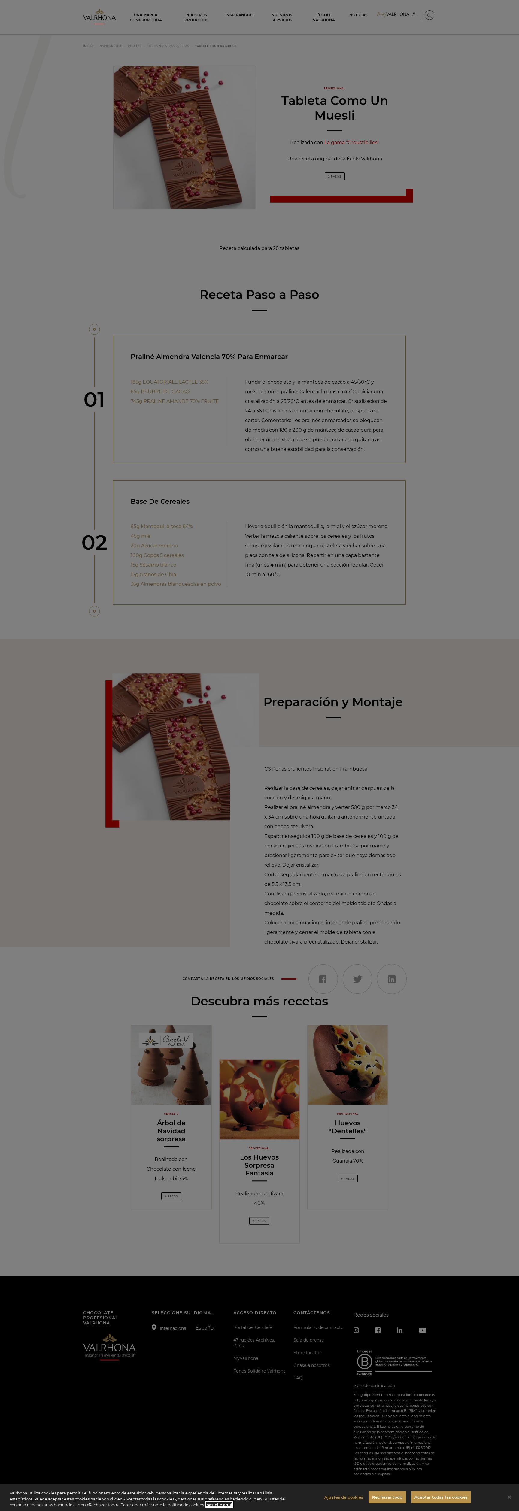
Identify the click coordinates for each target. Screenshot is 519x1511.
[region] (259, 1497)
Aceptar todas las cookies (441, 1496)
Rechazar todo (387, 1496)
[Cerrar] (509, 1497)
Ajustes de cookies (343, 1496)
